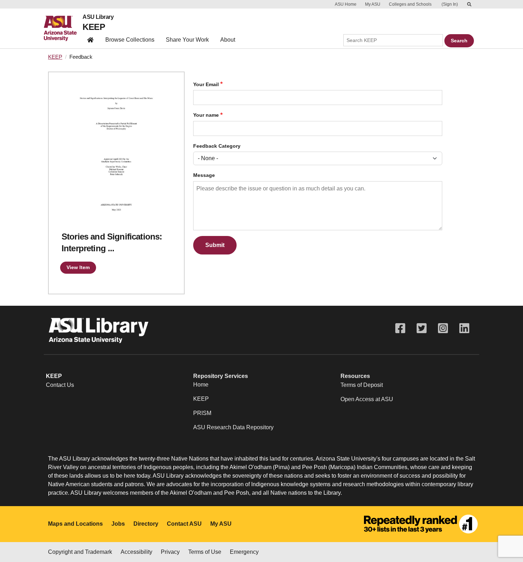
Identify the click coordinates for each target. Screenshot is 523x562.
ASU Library (98, 17)
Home (200, 385)
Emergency (244, 552)
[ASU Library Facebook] (400, 328)
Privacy (170, 552)
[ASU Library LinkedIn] (464, 328)
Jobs (118, 524)
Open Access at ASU (366, 399)
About (227, 40)
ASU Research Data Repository (233, 427)
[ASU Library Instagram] (443, 328)
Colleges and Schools (410, 4)
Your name (206, 115)
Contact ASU (184, 524)
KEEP (94, 27)
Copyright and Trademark (80, 552)
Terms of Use (204, 552)
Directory (145, 524)
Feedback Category (217, 146)
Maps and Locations (75, 524)
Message (204, 175)
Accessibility (136, 552)
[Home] (63, 28)
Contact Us (60, 385)
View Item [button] (78, 267)
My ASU (372, 4)
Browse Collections (129, 40)
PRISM (202, 413)
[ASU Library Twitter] (421, 328)
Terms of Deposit (361, 385)
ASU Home (345, 4)
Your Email (206, 84)
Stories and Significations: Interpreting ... (112, 242)
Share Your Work (187, 40)
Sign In (449, 4)
